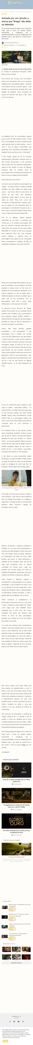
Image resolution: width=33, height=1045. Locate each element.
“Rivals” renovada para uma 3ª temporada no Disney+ (19, 925)
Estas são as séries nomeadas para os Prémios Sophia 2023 (16, 781)
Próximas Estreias (16, 963)
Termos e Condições (18, 1034)
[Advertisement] (16, 117)
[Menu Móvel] (2, 7)
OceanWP (16, 1018)
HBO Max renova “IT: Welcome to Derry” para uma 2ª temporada (19, 915)
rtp (8, 752)
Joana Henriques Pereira (11, 43)
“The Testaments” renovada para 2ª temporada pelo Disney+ (18, 934)
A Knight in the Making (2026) (16, 857)
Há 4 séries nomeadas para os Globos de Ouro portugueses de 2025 (16, 832)
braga (6, 752)
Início (3, 12)
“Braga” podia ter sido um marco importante (17, 69)
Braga (23, 745)
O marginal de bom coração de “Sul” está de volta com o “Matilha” (17, 806)
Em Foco (7, 12)
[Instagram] (10, 1022)
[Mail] (23, 1022)
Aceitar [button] (5, 1041)
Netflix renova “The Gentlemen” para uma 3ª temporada (20, 905)
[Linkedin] (14, 1022)
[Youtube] (18, 1022)
